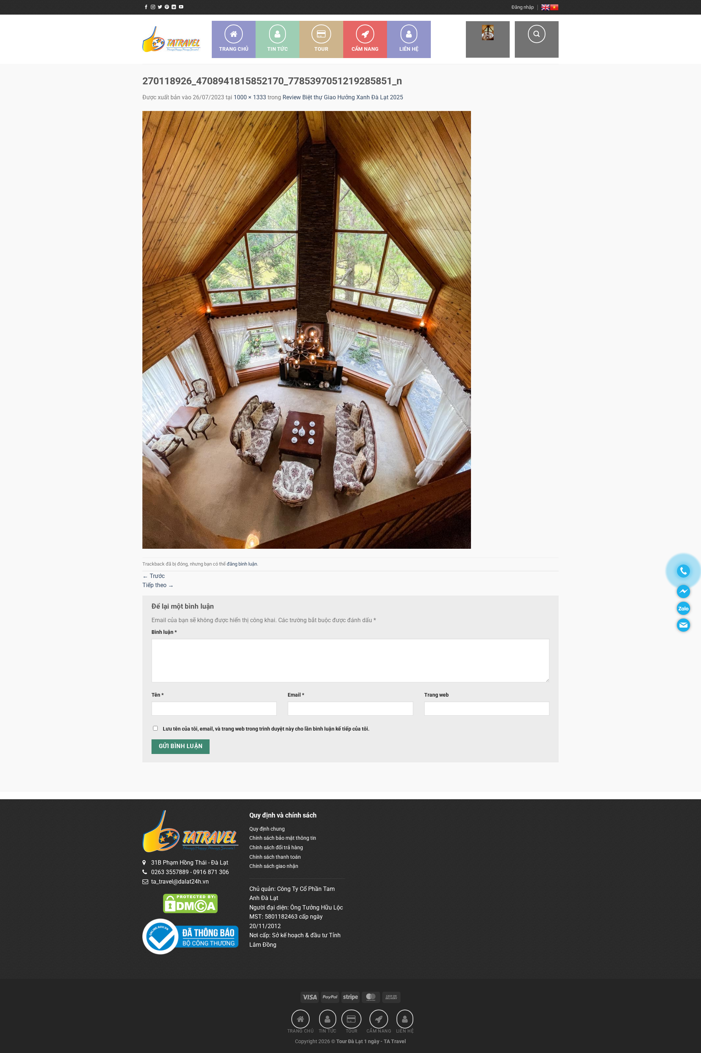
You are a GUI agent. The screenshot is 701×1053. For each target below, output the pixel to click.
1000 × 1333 (250, 97)
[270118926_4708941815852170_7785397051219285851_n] (306, 329)
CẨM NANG (365, 49)
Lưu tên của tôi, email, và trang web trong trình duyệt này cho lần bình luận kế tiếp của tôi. (266, 729)
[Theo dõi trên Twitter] (160, 7)
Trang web (436, 695)
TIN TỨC (277, 49)
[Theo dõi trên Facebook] (146, 7)
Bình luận (164, 632)
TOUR (321, 49)
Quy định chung (267, 829)
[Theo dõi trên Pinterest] (167, 7)
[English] (545, 7)
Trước (153, 576)
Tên (158, 695)
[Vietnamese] (554, 7)
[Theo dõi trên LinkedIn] (174, 7)
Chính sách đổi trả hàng (276, 847)
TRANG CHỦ (234, 49)
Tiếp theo (158, 585)
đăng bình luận (242, 564)
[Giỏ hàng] (488, 39)
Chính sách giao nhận (273, 866)
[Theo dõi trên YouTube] (181, 7)
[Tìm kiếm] (537, 39)
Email (296, 695)
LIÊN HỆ (409, 49)
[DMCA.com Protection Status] (190, 903)
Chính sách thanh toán (275, 857)
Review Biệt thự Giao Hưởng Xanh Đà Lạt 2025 (343, 97)
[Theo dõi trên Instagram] (153, 7)
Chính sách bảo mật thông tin (282, 838)
